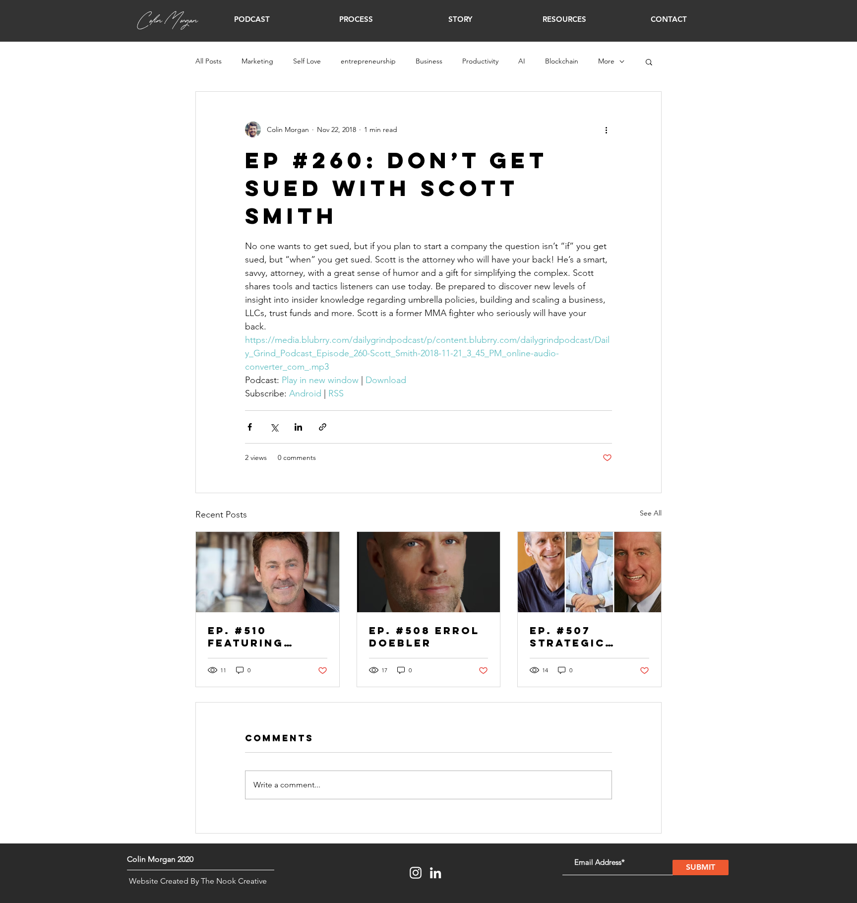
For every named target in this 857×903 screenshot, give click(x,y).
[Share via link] (322, 427)
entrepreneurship (368, 61)
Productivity (480, 61)
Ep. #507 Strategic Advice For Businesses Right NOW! (571, 636)
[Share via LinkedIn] (298, 427)
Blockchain (561, 61)
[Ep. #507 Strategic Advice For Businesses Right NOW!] (589, 572)
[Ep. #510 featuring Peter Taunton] (267, 572)
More (606, 61)
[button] (251, 19)
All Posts (208, 61)
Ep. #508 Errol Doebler (424, 636)
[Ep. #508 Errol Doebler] (428, 572)
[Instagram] (416, 873)
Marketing (257, 61)
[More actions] (606, 129)
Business (429, 61)
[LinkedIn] (435, 873)
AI (521, 61)
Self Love (307, 61)
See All (651, 513)
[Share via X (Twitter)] (274, 427)
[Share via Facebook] (249, 427)
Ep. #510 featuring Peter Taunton (263, 636)
